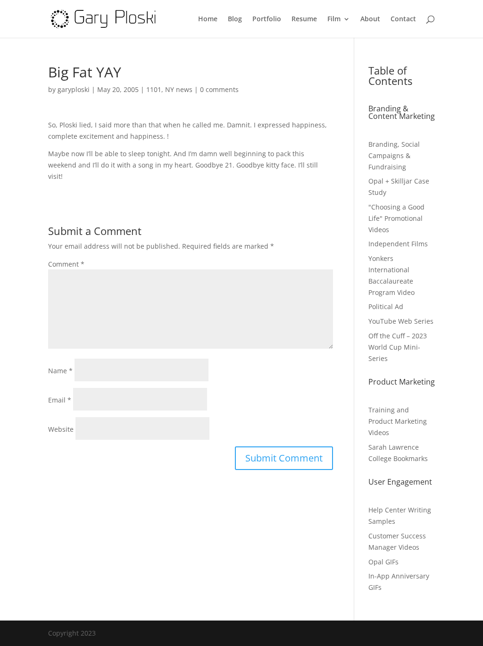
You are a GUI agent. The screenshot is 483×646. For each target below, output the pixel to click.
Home (207, 19)
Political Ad (385, 306)
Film (334, 19)
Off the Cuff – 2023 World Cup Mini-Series (397, 347)
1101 (153, 89)
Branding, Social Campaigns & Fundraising (394, 155)
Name (60, 370)
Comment (66, 264)
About (370, 19)
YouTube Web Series (400, 321)
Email (59, 399)
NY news (178, 89)
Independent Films (398, 243)
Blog (235, 19)
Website (61, 429)
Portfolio (266, 19)
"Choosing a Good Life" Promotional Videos (396, 218)
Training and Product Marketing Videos (397, 421)
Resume (304, 19)
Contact (403, 19)
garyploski (74, 89)
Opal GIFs (383, 561)
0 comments (219, 89)
